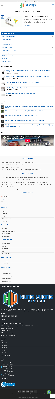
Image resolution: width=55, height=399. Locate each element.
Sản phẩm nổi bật (6, 42)
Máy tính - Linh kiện (6, 61)
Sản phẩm (4, 345)
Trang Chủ (4, 342)
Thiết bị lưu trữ (5, 53)
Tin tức (3, 216)
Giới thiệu (16, 393)
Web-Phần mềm (22, 393)
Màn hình (4, 246)
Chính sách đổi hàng (6, 273)
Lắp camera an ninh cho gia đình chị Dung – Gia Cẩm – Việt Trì (16, 179)
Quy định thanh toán (6, 281)
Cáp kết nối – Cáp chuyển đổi (8, 231)
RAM (3, 251)
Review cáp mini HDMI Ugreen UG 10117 (11, 167)
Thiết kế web (20, 397)
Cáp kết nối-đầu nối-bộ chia (8, 36)
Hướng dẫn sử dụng (6, 218)
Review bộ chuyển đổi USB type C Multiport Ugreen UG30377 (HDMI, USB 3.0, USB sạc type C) (23, 169)
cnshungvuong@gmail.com (32, 1)
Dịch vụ (3, 211)
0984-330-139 (20, 1)
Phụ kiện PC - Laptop (7, 47)
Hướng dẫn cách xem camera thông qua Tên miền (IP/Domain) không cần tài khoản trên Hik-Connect (24, 182)
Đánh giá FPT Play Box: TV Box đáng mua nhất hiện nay (14, 164)
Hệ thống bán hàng (6, 39)
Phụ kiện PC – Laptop (7, 253)
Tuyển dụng (4, 221)
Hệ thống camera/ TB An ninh (9, 50)
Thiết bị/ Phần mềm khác (8, 55)
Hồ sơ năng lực (6, 196)
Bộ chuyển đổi (5, 228)
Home (11, 393)
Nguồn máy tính (5, 248)
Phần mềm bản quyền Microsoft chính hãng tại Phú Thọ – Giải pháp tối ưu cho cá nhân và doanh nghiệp (29, 106)
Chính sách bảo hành (6, 271)
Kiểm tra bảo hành (6, 355)
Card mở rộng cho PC (7, 44)
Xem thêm (27, 25)
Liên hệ (3, 350)
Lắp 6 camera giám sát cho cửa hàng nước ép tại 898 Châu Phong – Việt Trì (24, 111)
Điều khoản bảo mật (6, 278)
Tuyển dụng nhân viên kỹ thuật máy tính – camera (13, 189)
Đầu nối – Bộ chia (6, 233)
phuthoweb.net (5, 203)
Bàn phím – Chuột (6, 243)
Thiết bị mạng (5, 58)
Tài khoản (4, 353)
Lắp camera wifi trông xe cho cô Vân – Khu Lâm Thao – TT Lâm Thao (22, 115)
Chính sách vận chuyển (7, 276)
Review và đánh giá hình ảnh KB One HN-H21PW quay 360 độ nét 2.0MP (18, 162)
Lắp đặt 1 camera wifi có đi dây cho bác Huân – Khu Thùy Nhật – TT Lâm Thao (24, 120)
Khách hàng (4, 213)
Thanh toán (4, 347)
